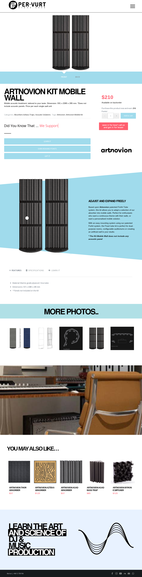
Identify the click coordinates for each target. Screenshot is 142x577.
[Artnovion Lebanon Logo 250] (116, 150)
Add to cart (128, 116)
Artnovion (61, 114)
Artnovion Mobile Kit (74, 114)
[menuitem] (131, 6)
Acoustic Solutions (43, 114)
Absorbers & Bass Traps (24, 114)
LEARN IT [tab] (55, 270)
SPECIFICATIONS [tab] (36, 270)
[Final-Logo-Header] (28, 6)
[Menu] (131, 6)
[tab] (64, 78)
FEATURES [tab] (16, 270)
